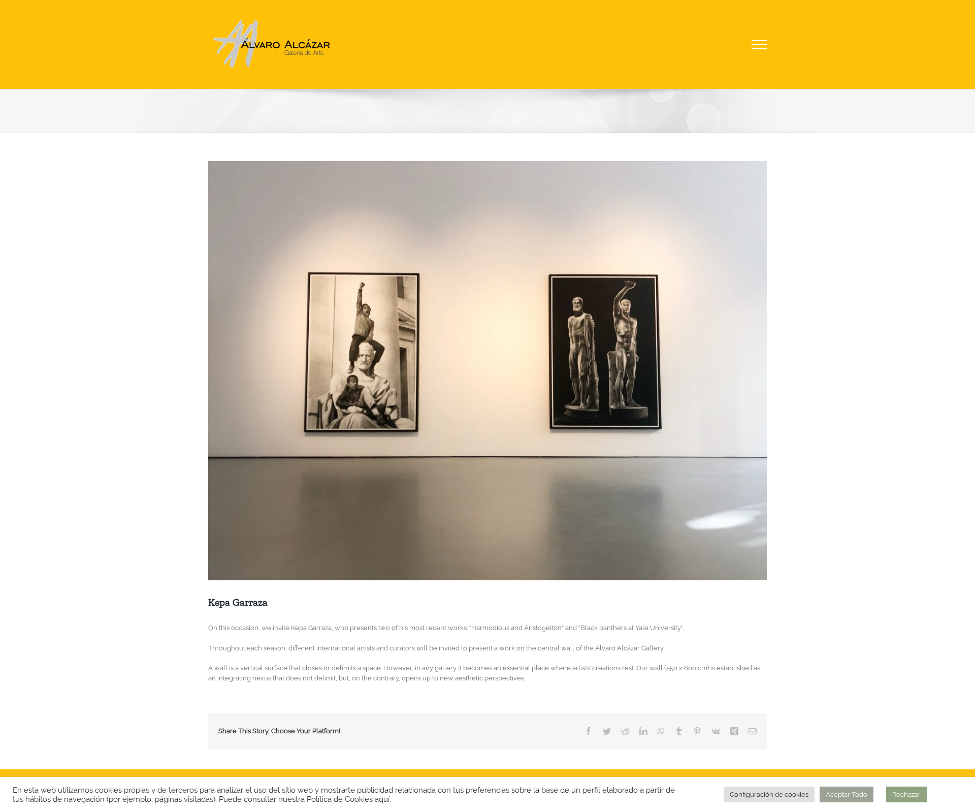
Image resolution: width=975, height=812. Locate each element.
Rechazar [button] (906, 794)
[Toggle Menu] (759, 44)
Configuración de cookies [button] (769, 794)
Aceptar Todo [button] (846, 794)
